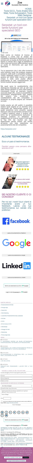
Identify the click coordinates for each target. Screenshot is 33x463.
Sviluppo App (4, 307)
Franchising (4, 332)
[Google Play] (14, 412)
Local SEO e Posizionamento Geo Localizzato (12, 315)
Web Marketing (5, 313)
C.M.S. (3, 321)
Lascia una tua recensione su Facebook (16, 233)
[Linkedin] (22, 412)
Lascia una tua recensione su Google (16, 255)
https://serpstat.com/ (8, 129)
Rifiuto (26, 457)
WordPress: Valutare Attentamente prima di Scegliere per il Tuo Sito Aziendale (16, 348)
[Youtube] (6, 415)
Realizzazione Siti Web (9, 437)
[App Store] (2, 412)
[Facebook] (6, 412)
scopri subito (16, 153)
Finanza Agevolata (5, 335)
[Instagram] (18, 412)
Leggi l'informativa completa (16, 461)
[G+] (10, 412)
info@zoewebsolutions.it (9, 443)
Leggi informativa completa (12, 402)
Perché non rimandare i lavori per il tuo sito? (16, 366)
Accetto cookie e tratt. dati (13, 457)
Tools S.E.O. (4, 310)
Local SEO (11, 441)
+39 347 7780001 (19, 445)
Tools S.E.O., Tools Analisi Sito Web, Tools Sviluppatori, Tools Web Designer (18, 13)
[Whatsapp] (2, 415)
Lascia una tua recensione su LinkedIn (16, 277)
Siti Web (3, 318)
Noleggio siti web (5, 329)
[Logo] (16, 3)
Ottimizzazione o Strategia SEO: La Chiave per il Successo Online (16, 355)
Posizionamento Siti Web (7, 304)
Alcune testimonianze (16, 136)
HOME (28, 8)
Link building (5, 361)
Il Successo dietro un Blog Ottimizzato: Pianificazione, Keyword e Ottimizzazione (16, 342)
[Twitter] (27, 412)
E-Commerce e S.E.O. (6, 324)
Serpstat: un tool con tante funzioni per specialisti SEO (18, 18)
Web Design (4, 326)
